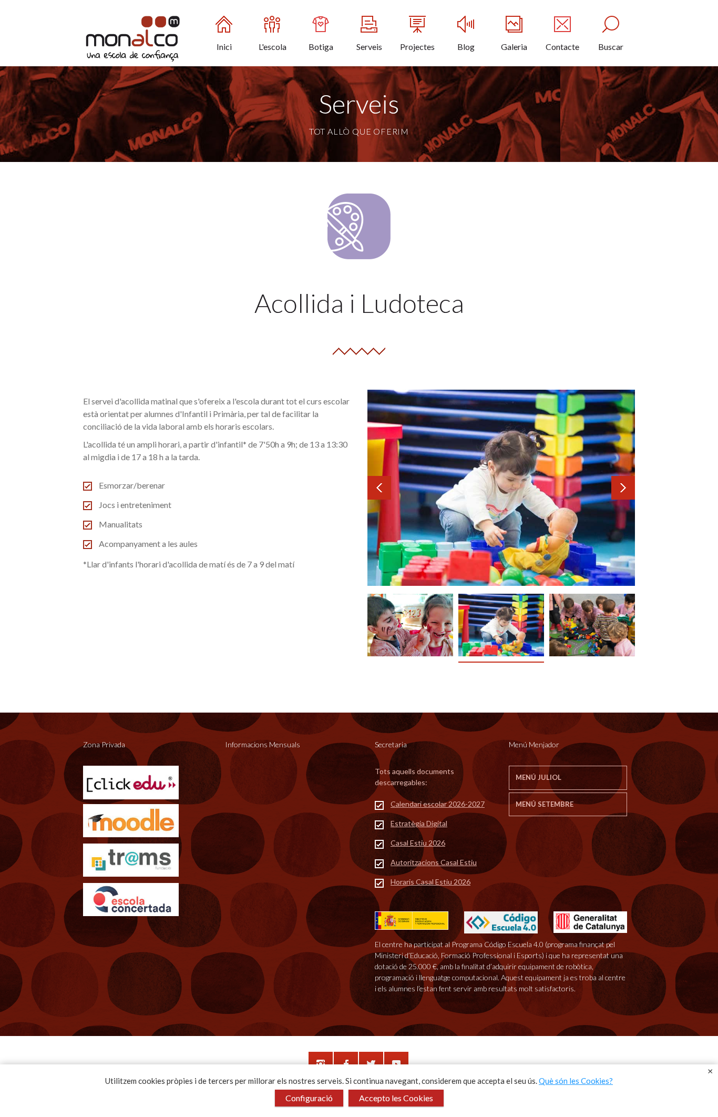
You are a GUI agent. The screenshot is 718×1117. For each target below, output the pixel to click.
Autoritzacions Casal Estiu (434, 862)
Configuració (309, 1098)
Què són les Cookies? (576, 1080)
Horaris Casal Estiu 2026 (430, 881)
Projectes (417, 47)
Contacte (562, 47)
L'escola (272, 47)
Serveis (369, 47)
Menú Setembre (544, 804)
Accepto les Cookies (396, 1098)
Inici (224, 47)
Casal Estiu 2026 (418, 842)
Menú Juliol (538, 777)
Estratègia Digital (419, 823)
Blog (466, 47)
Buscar (610, 47)
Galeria (514, 47)
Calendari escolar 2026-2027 (438, 803)
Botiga (321, 47)
